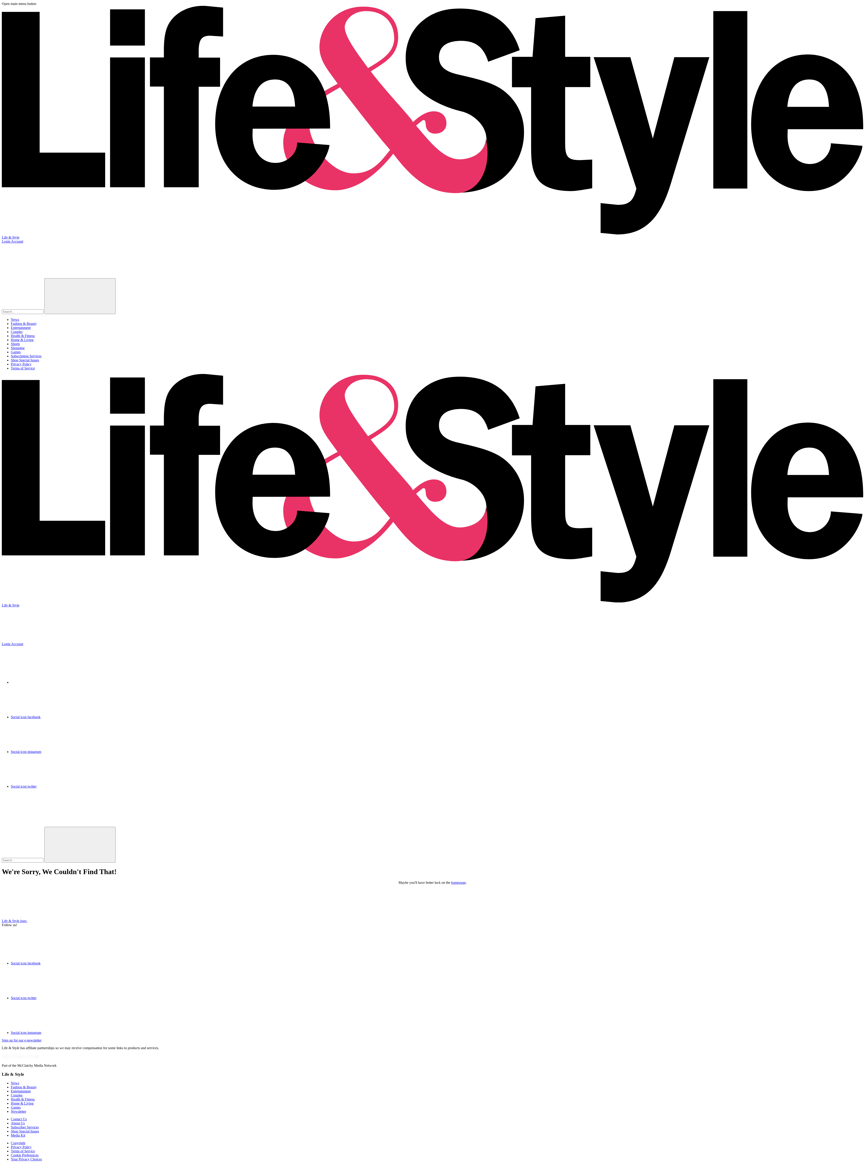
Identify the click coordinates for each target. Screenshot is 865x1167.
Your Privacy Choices (26, 1159)
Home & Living (22, 340)
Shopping (18, 348)
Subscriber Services (25, 1127)
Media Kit (18, 1135)
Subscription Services (26, 356)
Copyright (18, 1143)
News (15, 319)
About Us (18, 1123)
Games (16, 352)
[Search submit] (80, 296)
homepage (458, 882)
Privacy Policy (21, 364)
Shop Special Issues (25, 360)
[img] (35, 809)
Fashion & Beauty (24, 324)
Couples (17, 332)
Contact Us (19, 1119)
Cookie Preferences (25, 1155)
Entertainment (21, 328)
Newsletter (18, 1111)
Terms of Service (23, 368)
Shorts (15, 344)
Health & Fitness (23, 336)
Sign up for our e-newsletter (21, 1040)
